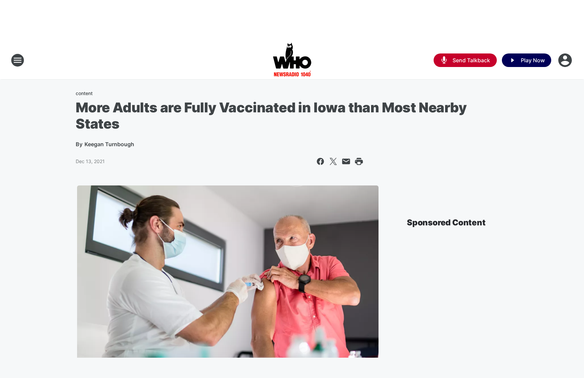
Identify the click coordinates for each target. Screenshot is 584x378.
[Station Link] (292, 60)
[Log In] (565, 60)
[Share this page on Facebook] (320, 161)
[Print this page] (359, 161)
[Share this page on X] (333, 161)
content (84, 93)
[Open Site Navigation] (17, 60)
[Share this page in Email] (346, 161)
